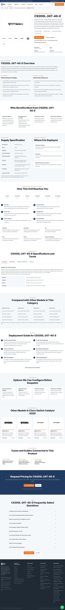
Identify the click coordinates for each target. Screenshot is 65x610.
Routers (15, 566)
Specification (12, 261)
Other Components (18, 583)
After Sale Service (57, 600)
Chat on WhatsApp (29, 485)
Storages (16, 577)
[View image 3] (16, 38)
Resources (30, 4)
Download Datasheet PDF (53, 40)
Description (4, 261)
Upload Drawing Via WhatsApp (40, 42)
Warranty (31, 261)
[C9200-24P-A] (8, 422)
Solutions (23, 4)
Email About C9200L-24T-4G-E (40, 40)
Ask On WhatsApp (29, 552)
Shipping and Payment (22, 261)
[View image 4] (22, 38)
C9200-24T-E (53, 431)
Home (2, 7)
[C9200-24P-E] (24, 422)
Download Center (56, 594)
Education (29, 571)
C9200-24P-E (21, 431)
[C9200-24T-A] (40, 422)
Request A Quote (59, 4)
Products (10, 4)
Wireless (15, 572)
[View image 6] (4, 44)
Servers (15, 574)
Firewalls (16, 570)
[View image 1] (4, 38)
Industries (16, 4)
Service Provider (30, 569)
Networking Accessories (19, 579)
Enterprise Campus (31, 567)
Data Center (29, 565)
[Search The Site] (53, 4)
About (36, 4)
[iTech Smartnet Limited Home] (3, 4)
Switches (11, 7)
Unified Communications (19, 581)
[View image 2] (10, 38)
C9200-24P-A (5, 431)
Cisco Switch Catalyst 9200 (20, 7)
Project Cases (56, 596)
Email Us (38, 485)
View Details (4, 437)
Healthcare (29, 573)
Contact (41, 4)
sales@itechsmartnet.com (54, 1)
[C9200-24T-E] (56, 422)
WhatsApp (62, 1)
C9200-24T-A (37, 431)
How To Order (56, 598)
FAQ (54, 602)
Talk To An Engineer (50, 37)
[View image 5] (28, 38)
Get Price (13, 437)
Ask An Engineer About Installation (32, 367)
